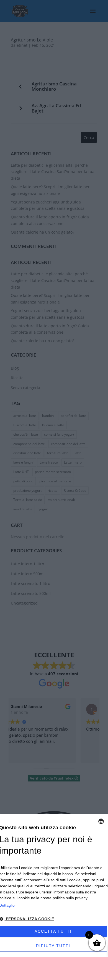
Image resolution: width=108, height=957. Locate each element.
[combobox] (101, 821)
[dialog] (54, 885)
